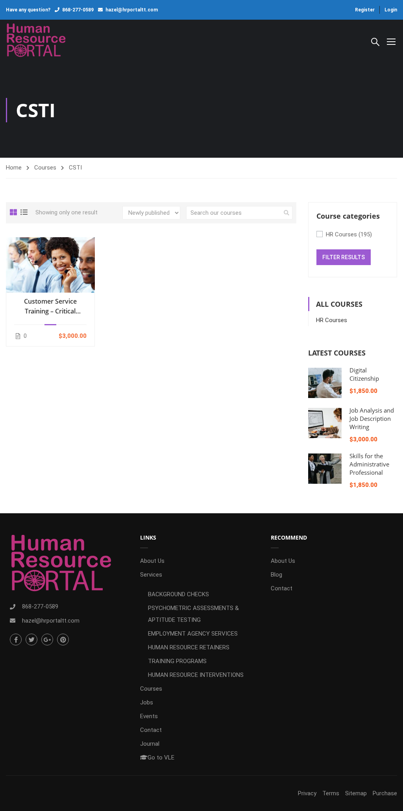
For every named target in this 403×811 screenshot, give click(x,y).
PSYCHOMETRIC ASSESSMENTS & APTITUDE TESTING (193, 614)
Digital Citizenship (364, 374)
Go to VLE (161, 757)
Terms (330, 793)
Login (391, 10)
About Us (152, 560)
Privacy (307, 793)
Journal (149, 743)
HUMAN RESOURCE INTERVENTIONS (196, 674)
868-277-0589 (78, 10)
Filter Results (343, 257)
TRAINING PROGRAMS (177, 661)
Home (14, 167)
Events (149, 716)
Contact (151, 730)
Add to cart (50, 264)
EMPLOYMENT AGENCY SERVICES (193, 633)
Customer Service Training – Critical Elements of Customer (50, 306)
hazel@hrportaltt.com (131, 10)
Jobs (146, 702)
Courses (45, 167)
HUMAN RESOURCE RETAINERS (188, 647)
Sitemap (356, 793)
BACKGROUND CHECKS (178, 594)
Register (365, 10)
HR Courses (349, 234)
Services (151, 574)
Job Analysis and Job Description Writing (371, 418)
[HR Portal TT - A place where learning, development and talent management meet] (36, 41)
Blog (276, 574)
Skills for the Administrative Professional (369, 464)
